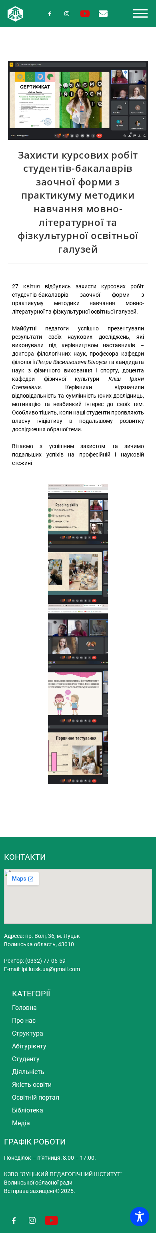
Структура (27, 1033)
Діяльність (28, 1072)
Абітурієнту (29, 1046)
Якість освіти (32, 1084)
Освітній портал (35, 1097)
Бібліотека (27, 1110)
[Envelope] (103, 13)
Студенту (26, 1059)
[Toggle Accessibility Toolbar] (139, 1216)
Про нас (24, 1020)
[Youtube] (85, 13)
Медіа (21, 1123)
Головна (24, 1008)
